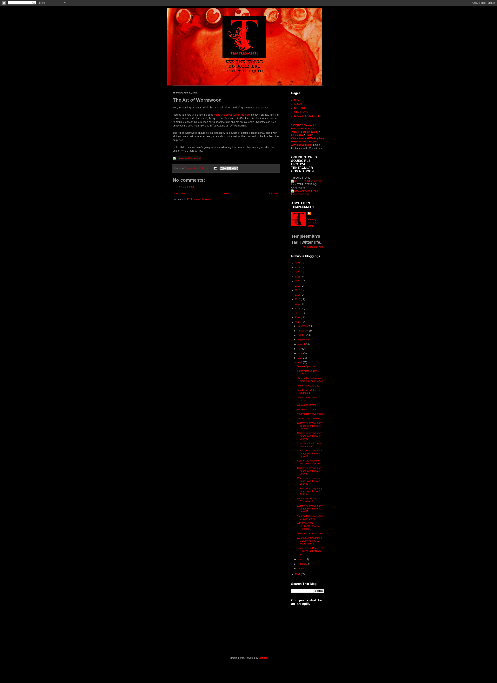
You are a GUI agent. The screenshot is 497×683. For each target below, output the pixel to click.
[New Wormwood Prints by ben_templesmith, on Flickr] (304, 191)
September (303, 339)
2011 (298, 308)
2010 (298, 313)
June (300, 353)
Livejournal (297, 135)
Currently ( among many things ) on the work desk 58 (309, 491)
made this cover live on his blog (232, 114)
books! (305, 132)
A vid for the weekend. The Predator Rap (308, 462)
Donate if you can (306, 366)
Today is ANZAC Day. (308, 385)
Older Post (273, 193)
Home (227, 193)
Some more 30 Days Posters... (308, 372)
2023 (298, 267)
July (299, 348)
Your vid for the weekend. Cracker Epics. (310, 517)
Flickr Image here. (300, 194)
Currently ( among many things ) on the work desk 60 (309, 471)
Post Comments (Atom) (199, 199)
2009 (298, 317)
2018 (298, 290)
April (300, 362)
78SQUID (296, 125)
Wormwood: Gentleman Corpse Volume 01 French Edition (309, 541)
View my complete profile (312, 222)
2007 (298, 574)
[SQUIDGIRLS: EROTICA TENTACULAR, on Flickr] (300, 181)
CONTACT (299, 108)
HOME (297, 100)
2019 (298, 285)
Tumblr (315, 132)
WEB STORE (301, 112)
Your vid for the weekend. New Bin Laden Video (310, 379)
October (301, 335)
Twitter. (295, 132)
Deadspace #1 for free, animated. (309, 391)
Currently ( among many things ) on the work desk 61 (309, 453)
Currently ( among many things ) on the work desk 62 (309, 436)
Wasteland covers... (307, 405)
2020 (298, 281)
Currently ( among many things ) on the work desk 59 (309, 481)
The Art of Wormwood (308, 418)
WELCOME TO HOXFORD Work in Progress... (308, 526)
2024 (298, 263)
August (301, 344)
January (302, 568)
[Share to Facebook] (233, 168)
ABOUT (298, 104)
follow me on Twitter (313, 247)
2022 (298, 272)
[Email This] (221, 168)
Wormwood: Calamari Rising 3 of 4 (308, 500)
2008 (298, 322)
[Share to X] (229, 168)
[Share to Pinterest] (236, 168)
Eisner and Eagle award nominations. (309, 444)
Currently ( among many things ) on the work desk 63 (309, 426)
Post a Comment (186, 186)
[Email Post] (215, 168)
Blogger (263, 658)
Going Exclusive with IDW (310, 533)
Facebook (308, 125)
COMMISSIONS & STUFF (307, 116)
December (303, 326)
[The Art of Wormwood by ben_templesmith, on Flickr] (187, 158)
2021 (298, 276)
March (301, 559)
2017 (298, 294)
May (299, 358)
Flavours (310, 128)
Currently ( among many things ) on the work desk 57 (309, 509)
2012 (298, 304)
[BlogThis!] (225, 168)
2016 (298, 299)
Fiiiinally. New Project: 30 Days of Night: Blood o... (310, 551)
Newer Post (180, 193)
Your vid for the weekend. (310, 414)
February (302, 564)
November (303, 330)
